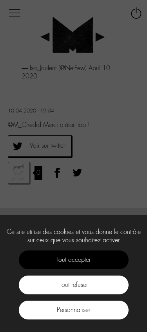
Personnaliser (73, 310)
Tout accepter (73, 260)
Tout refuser (74, 285)
